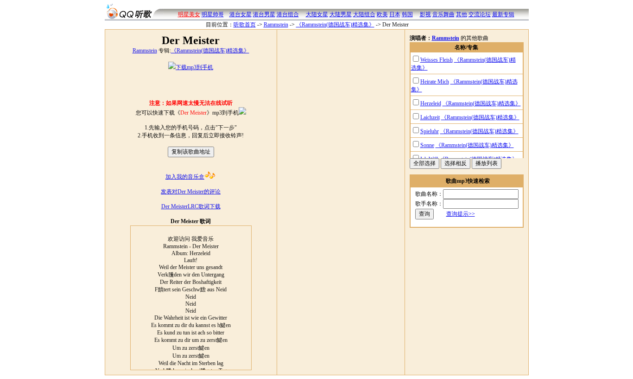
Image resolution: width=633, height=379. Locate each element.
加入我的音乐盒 (184, 176)
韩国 (407, 14)
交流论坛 (479, 14)
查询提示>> (460, 214)
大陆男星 (340, 14)
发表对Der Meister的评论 (191, 191)
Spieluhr (429, 131)
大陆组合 (364, 14)
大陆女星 (317, 14)
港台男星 (264, 14)
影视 (425, 14)
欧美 (382, 14)
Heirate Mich (434, 81)
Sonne (427, 145)
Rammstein (276, 24)
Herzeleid (430, 103)
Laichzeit (430, 117)
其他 (461, 14)
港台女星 (240, 14)
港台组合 (288, 14)
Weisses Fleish (436, 60)
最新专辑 (503, 14)
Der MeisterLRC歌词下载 (191, 206)
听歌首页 (245, 24)
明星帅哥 (213, 14)
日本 (394, 14)
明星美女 (189, 14)
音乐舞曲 (443, 14)
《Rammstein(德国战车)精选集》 (335, 24)
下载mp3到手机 (194, 67)
